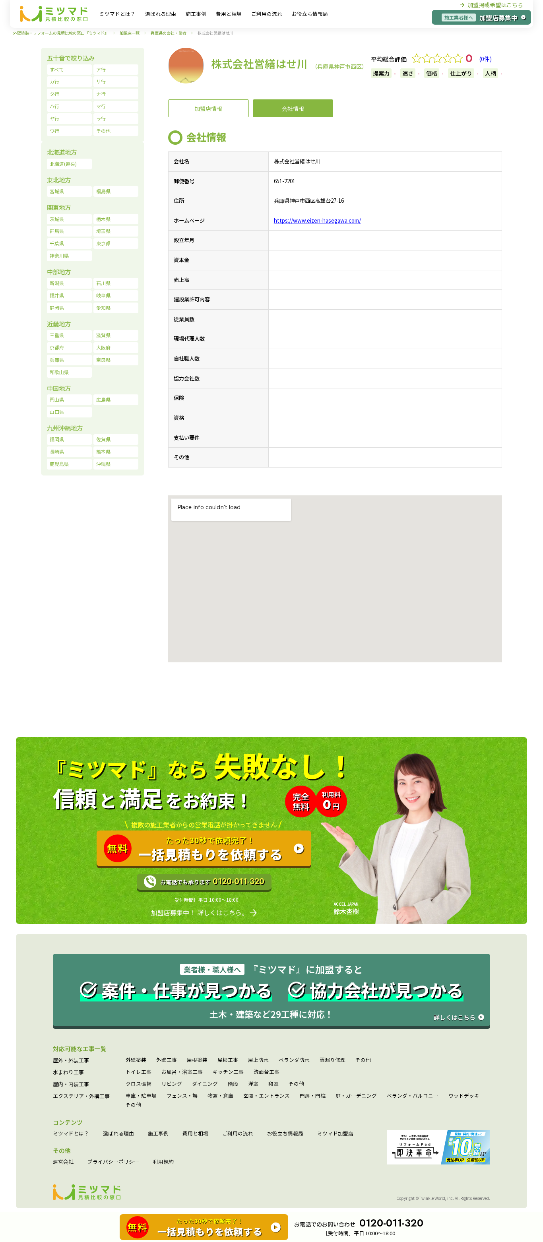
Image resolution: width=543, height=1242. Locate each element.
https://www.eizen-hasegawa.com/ (317, 220)
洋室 (253, 1084)
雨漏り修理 (332, 1060)
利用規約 (163, 1161)
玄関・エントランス (266, 1095)
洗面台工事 (266, 1072)
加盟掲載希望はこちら (495, 5)
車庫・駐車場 (141, 1095)
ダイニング (205, 1084)
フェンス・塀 (182, 1095)
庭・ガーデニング (356, 1095)
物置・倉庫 (220, 1095)
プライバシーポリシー (113, 1161)
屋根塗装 (197, 1060)
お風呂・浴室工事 (182, 1072)
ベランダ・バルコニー (412, 1095)
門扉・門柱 (313, 1095)
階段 (233, 1084)
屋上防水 (258, 1060)
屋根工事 (227, 1060)
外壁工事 (166, 1060)
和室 (273, 1084)
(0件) (485, 59)
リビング (171, 1084)
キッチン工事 (228, 1072)
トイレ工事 (138, 1072)
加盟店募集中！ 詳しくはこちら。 (199, 912)
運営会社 (63, 1161)
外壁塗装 (136, 1060)
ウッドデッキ (463, 1095)
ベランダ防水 (294, 1060)
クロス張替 (138, 1084)
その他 (363, 1060)
